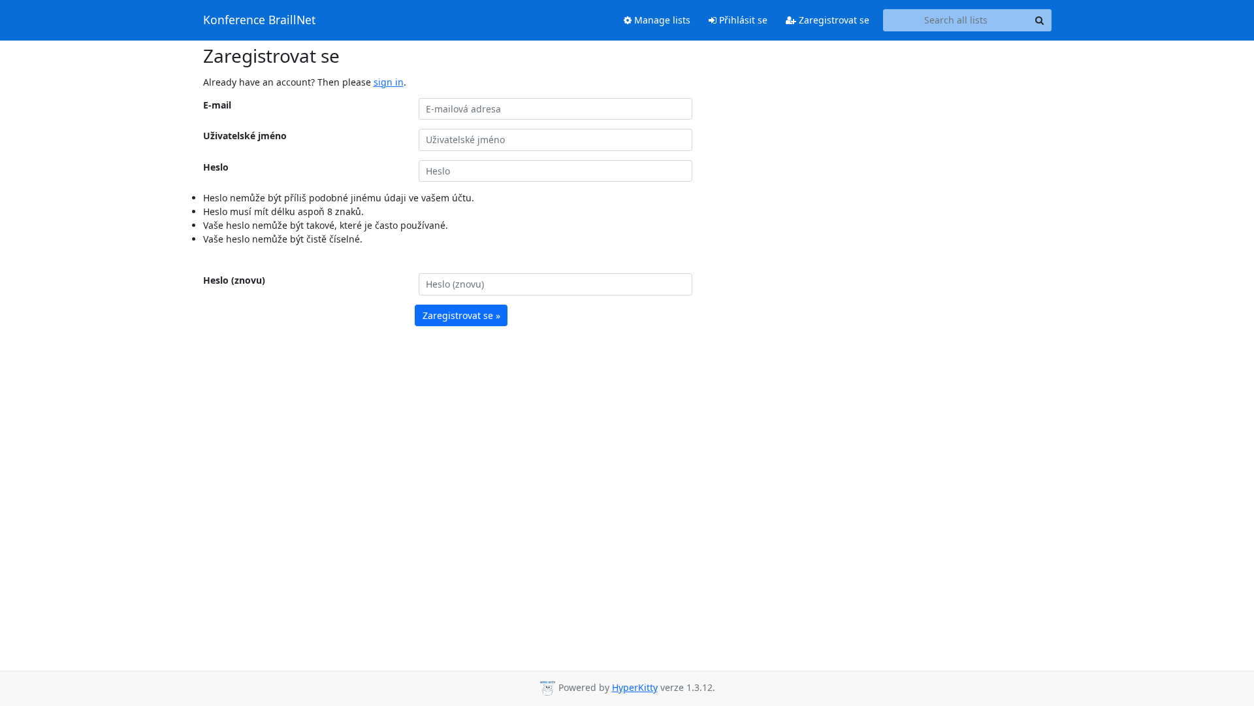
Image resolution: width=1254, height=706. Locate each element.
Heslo (216, 167)
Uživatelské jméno (245, 135)
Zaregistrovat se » (461, 315)
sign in (389, 82)
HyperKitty (635, 687)
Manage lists (661, 20)
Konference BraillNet (259, 20)
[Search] (1040, 20)
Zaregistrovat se (832, 20)
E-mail (217, 105)
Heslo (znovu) (234, 280)
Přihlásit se (741, 20)
